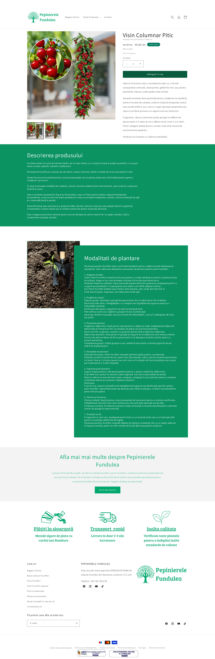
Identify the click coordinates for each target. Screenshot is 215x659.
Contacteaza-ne (34, 606)
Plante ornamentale (36, 596)
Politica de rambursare (127, 648)
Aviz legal (142, 648)
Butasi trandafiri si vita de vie (40, 601)
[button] (91, 17)
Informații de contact (157, 648)
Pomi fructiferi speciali (37, 585)
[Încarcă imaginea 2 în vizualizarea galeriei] (53, 130)
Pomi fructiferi (34, 580)
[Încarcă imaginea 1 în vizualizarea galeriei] (35, 130)
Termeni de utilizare (107, 648)
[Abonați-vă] (76, 623)
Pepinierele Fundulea (64, 648)
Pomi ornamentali (35, 591)
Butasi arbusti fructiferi (38, 575)
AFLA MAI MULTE (107, 490)
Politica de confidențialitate (86, 648)
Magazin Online (34, 570)
